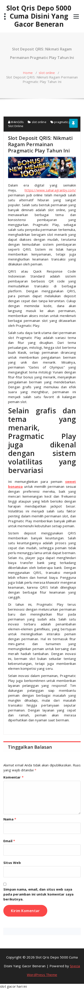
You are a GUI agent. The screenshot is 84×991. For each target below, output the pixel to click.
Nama (9, 819)
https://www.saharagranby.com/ (50, 190)
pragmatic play (64, 122)
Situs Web (12, 862)
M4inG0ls (17, 122)
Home (28, 72)
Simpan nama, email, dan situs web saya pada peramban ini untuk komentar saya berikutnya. (38, 894)
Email (9, 841)
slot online (47, 72)
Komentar (13, 777)
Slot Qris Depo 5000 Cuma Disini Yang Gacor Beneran (38, 16)
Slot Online (15, 126)
